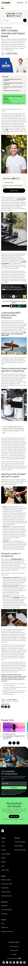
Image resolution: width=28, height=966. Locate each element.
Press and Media (5, 854)
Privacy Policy (12, 794)
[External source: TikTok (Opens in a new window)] (17, 962)
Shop (2, 923)
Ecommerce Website (20, 850)
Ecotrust (7, 333)
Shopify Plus (4, 927)
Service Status (5, 870)
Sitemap (14, 954)
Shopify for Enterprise (7, 931)
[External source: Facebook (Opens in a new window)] (4, 962)
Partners (3, 858)
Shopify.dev (4, 905)
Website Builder (19, 846)
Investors (3, 850)
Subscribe (14, 787)
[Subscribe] (25, 20)
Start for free (20, 2)
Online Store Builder (20, 842)
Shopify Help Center (6, 883)
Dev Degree (4, 913)
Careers (3, 846)
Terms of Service (14, 946)
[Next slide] (18, 743)
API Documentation (6, 909)
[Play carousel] (14, 743)
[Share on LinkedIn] (8, 706)
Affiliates (3, 862)
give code (16, 597)
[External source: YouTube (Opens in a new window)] (10, 962)
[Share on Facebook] (2, 706)
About (2, 842)
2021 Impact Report (16, 559)
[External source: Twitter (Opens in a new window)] (7, 962)
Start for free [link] (14, 190)
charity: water (5, 335)
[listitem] (14, 731)
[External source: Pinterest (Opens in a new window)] (24, 962)
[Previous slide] (10, 743)
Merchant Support (6, 879)
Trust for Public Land (16, 333)
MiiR (7, 129)
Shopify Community (6, 896)
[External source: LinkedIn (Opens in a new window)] (21, 962)
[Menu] (26, 2)
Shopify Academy (6, 892)
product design (21, 199)
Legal (2, 866)
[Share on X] (5, 706)
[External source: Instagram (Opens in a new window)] (14, 962)
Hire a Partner (5, 888)
